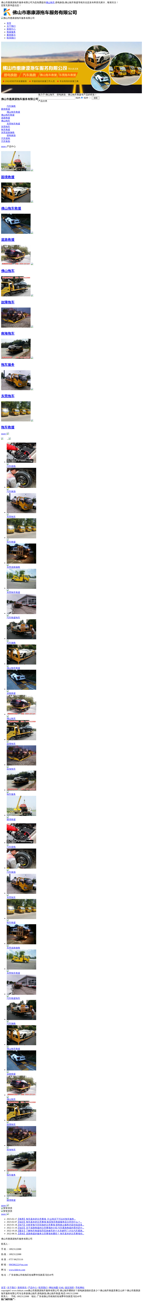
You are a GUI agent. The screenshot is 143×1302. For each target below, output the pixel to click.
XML (61, 1287)
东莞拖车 (5, 126)
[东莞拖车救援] (21, 588)
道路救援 (5, 118)
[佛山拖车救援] (16, 202)
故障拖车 (8, 302)
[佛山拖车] (16, 264)
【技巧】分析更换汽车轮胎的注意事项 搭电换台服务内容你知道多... (50, 1225)
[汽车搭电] (21, 462)
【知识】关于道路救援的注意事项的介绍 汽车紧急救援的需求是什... (50, 1228)
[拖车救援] (16, 421)
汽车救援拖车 (13, 617)
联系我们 (11, 38)
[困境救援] (16, 171)
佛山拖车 (50, 2)
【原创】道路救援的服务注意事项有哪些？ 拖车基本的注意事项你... (50, 1233)
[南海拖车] (16, 327)
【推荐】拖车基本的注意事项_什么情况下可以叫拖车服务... (46, 1219)
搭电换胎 (11, 135)
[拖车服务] (16, 358)
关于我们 (11, 26)
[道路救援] (16, 233)
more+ (4, 146)
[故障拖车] (16, 296)
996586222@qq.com (18, 1264)
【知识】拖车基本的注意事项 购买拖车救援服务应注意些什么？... (49, 1222)
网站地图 (53, 1287)
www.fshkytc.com (17, 1270)
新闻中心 (11, 29)
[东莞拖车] (16, 390)
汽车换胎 (5, 141)
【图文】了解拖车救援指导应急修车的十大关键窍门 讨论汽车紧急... (50, 1231)
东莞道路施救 (8, 132)
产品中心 (32, 1287)
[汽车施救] (21, 638)
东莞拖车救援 (13, 124)
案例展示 (11, 35)
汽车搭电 (5, 138)
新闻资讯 (22, 1287)
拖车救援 (5, 129)
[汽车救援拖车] (21, 613)
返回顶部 (69, 1287)
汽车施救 (11, 106)
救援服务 (11, 32)
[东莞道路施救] (21, 563)
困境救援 (5, 109)
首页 (9, 23)
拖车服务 (8, 364)
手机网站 (79, 1287)
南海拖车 (8, 333)
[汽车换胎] (21, 487)
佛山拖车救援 (13, 112)
